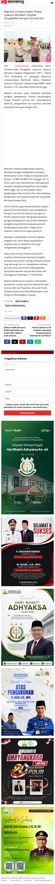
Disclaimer (28, 880)
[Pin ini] (22, 342)
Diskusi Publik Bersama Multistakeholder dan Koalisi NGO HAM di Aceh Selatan (14, 330)
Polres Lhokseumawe (15, 305)
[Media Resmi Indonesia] (12, 2)
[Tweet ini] (15, 342)
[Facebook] (24, 318)
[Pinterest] (36, 318)
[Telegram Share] (30, 342)
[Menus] (52, 3)
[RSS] (43, 318)
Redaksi (4, 880)
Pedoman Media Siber (43, 880)
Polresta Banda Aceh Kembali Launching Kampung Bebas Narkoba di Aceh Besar (40, 330)
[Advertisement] (27, 139)
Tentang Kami (15, 880)
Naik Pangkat (21, 301)
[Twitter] (30, 318)
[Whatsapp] (38, 342)
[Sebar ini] (7, 342)
